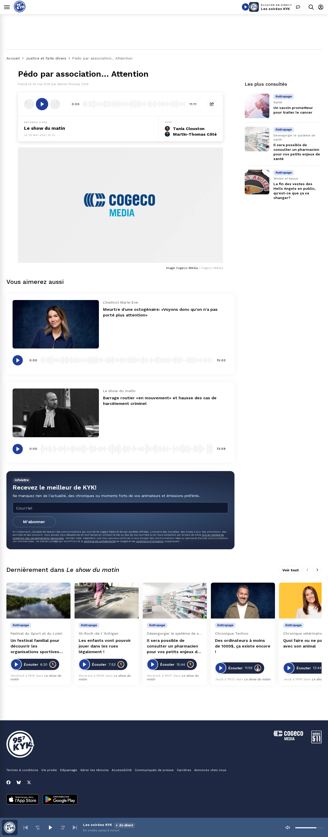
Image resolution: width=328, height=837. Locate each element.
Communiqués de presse (154, 770)
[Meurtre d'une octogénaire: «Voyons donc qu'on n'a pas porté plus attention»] (56, 324)
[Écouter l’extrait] (42, 104)
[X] (29, 782)
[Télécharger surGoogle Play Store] (60, 799)
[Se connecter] (320, 7)
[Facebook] (8, 782)
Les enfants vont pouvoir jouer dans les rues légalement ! (105, 646)
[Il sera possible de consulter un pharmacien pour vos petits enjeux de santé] (257, 139)
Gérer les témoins (94, 770)
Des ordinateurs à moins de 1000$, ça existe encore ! (242, 646)
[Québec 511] (316, 742)
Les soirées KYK (275, 9)
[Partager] (212, 104)
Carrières (184, 770)
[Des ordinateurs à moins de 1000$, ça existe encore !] (243, 601)
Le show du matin (44, 128)
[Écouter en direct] (245, 7)
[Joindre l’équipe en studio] (298, 7)
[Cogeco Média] (288, 738)
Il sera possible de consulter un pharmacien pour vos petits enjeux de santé (173, 646)
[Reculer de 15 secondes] (29, 104)
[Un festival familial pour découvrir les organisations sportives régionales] (38, 601)
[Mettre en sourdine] (287, 827)
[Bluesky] (19, 782)
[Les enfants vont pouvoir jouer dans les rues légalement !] (107, 601)
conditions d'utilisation (150, 541)
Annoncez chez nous (210, 770)
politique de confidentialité (100, 541)
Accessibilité (122, 770)
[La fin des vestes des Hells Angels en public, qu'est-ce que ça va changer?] (257, 182)
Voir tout (290, 570)
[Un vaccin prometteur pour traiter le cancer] (257, 106)
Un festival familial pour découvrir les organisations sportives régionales (35, 646)
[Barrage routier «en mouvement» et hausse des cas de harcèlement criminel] (56, 412)
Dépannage (68, 770)
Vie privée (49, 770)
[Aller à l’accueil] (20, 10)
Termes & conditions (22, 770)
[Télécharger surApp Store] (22, 799)
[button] (25, 827)
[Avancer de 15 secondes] (55, 104)
